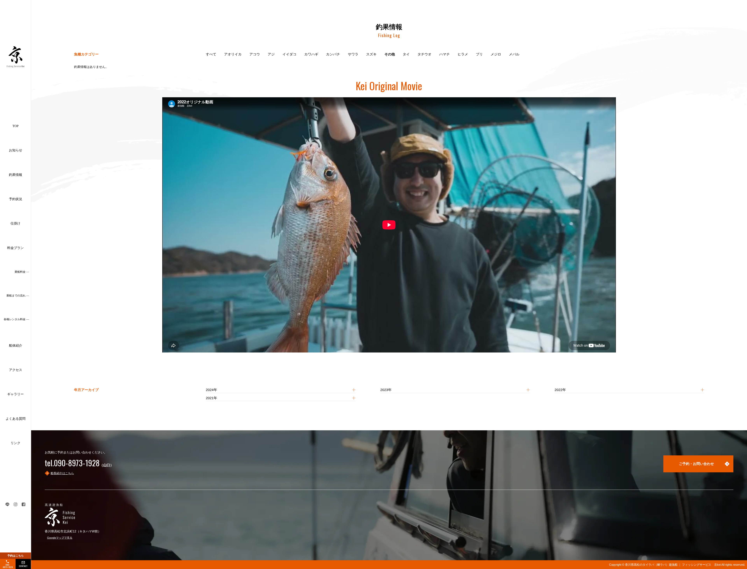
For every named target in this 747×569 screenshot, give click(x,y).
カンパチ (333, 54)
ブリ (479, 54)
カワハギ (311, 54)
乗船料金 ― (22, 271)
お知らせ (15, 150)
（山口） (79, 465)
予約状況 (15, 199)
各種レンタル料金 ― (16, 319)
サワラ (353, 54)
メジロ (496, 54)
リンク (15, 443)
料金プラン (15, 248)
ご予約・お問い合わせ (696, 464)
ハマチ (444, 54)
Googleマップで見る (59, 537)
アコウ (254, 54)
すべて (211, 54)
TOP (15, 126)
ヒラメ (463, 54)
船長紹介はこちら (62, 473)
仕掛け (15, 223)
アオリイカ (233, 54)
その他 (389, 54)
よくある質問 (15, 419)
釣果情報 (15, 175)
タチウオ (424, 54)
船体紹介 (15, 345)
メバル (514, 54)
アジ (271, 54)
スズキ (371, 54)
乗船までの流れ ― (17, 295)
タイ (406, 54)
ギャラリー (15, 394)
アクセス (15, 370)
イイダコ (289, 54)
